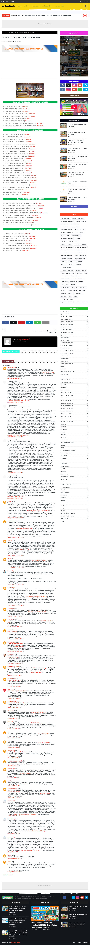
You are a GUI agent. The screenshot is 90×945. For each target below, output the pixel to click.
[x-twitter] (83, 1)
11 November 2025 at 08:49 (15, 639)
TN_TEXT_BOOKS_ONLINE (67, 302)
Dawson (9, 540)
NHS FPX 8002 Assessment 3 (39, 723)
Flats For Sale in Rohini (24, 773)
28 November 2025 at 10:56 (15, 651)
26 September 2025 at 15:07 (15, 605)
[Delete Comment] (21, 378)
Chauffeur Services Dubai (14, 761)
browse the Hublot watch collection (29, 850)
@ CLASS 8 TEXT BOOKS (74, 332)
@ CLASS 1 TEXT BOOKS (74, 314)
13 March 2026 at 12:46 (13, 707)
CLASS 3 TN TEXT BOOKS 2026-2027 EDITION (78, 182)
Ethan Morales (11, 587)
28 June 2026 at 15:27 (13, 765)
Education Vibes (11, 678)
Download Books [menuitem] (59, 6)
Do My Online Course (43, 733)
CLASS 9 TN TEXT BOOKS (80, 258)
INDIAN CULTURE (65, 279)
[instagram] (85, 1)
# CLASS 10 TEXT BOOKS (12, 33)
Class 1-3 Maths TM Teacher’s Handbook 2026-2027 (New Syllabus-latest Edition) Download (17, 922)
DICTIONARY (79, 261)
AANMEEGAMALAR (65, 227)
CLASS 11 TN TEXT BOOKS (67, 247)
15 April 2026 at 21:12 (13, 738)
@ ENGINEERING (65, 224)
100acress (10, 689)
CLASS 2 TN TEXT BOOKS (66, 250)
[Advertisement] (29, 65)
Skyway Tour (10, 630)
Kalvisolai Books (8, 6)
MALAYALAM (81, 279)
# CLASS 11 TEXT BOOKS (74, 345)
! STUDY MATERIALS (65, 218)
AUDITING (83, 229)
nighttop (9, 781)
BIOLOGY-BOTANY (65, 235)
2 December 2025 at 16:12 (14, 663)
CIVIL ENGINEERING (73, 241)
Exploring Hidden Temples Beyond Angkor (38, 510)
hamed (9, 855)
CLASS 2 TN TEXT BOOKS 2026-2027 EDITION (78, 190)
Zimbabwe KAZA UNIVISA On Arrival (37, 611)
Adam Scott (10, 654)
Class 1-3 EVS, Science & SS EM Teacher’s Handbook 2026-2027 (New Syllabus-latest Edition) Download (44, 15)
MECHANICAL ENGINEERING (76, 281)
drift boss (24, 784)
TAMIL (70, 296)
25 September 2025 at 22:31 (15, 584)
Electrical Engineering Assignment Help (18, 400)
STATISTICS (63, 296)
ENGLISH (78, 270)
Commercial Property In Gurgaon (16, 691)
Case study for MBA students (40, 560)
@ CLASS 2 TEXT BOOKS (74, 316)
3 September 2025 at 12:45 (14, 402)
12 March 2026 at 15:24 (13, 698)
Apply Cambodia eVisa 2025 (24, 528)
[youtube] (80, 85)
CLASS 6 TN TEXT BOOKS (66, 255)
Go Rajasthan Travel (13, 666)
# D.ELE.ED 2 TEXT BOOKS (67, 221)
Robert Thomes (11, 367)
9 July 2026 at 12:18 (12, 777)
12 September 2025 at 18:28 (15, 518)
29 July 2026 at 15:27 (13, 815)
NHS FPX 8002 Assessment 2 (39, 712)
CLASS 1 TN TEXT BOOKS (66, 244)
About (6, 1)
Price (8, 732)
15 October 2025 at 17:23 (14, 627)
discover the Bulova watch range (36, 831)
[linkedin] (86, 897)
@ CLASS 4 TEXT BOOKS (74, 321)
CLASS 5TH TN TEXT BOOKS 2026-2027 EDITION (77, 198)
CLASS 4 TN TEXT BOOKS (66, 253)
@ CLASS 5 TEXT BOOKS (74, 324)
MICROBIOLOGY (64, 284)
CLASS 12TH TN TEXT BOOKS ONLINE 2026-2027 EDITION (76, 174)
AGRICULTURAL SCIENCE (66, 229)
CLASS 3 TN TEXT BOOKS (80, 250)
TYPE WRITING (78, 302)
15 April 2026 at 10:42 (13, 729)
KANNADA (73, 279)
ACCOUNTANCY (75, 227)
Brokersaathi (11, 750)
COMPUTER (71, 261)
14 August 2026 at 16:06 (14, 858)
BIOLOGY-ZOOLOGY (76, 235)
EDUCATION (78, 264)
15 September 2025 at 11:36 (15, 537)
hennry (9, 559)
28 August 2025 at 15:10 (14, 378)
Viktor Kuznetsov (12, 521)
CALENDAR (77, 238)
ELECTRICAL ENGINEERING (67, 267)
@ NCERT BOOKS (75, 224)
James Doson (11, 608)
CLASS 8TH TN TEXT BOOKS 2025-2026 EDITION (73, 71)
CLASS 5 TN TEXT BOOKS (80, 253)
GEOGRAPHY (64, 276)
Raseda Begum (11, 571)
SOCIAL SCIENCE (78, 293)
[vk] (62, 89)
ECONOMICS (70, 264)
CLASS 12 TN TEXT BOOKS (81, 247)
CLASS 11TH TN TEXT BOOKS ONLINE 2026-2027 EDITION (74, 61)
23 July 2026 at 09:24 (13, 785)
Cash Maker (10, 710)
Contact (12, 1)
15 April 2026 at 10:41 (13, 718)
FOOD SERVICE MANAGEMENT (68, 273)
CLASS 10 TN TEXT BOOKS (80, 244)
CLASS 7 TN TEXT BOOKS (80, 255)
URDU (85, 302)
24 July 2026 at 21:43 (13, 797)
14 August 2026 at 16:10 (13, 872)
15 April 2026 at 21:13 (13, 747)
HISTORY (71, 276)
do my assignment (12, 657)
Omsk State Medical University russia (17, 703)
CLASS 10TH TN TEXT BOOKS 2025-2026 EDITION (78, 157)
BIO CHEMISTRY (79, 232)
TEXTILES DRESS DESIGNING (67, 299)
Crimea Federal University (14, 680)
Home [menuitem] (20, 6)
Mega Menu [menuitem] (35, 6)
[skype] (85, 85)
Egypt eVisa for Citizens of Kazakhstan (36, 596)
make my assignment (48, 372)
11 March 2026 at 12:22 (13, 686)
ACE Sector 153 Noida (19, 752)
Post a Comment (7, 875)
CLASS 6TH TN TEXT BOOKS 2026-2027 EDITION (72, 51)
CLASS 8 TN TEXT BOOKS (66, 258)
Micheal (9, 501)
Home (2, 1)
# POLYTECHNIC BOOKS (80, 221)
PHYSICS (63, 290)
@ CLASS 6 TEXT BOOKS (74, 327)
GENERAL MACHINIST (82, 273)
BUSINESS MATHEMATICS (67, 238)
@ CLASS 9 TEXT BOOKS (74, 335)
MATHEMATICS (64, 281)
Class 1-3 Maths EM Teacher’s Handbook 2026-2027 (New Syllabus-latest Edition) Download (17, 909)
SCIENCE (70, 293)
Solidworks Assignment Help (15, 496)
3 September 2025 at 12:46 (14, 498)
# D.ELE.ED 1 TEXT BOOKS (78, 218)
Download (25, 106)
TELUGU (75, 296)
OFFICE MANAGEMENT (81, 287)
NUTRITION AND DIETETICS (67, 287)
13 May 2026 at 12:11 (13, 758)
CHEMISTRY (63, 241)
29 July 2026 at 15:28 (13, 834)
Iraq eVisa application (23, 549)
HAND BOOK (74, 458)
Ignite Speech (11, 642)
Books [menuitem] (26, 6)
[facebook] (80, 1)
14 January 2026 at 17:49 (14, 675)
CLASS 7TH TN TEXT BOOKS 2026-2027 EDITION (72, 40)
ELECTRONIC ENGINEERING (67, 270)
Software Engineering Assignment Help (18, 435)
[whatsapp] (88, 1)
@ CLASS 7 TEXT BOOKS (74, 329)
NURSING (73, 284)
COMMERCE (63, 261)
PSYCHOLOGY (82, 290)
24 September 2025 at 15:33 (15, 567)
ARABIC (76, 229)
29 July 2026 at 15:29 (13, 852)
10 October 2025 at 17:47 (14, 616)
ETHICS (84, 270)
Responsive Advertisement (45, 24)
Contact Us (85, 942)
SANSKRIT (63, 293)
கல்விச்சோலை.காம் (7, 41)
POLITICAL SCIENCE (72, 290)
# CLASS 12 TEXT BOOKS (74, 348)
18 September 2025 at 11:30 (15, 555)
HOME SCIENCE (79, 276)
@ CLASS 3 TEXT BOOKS (74, 319)
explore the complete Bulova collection (25, 814)
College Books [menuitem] (47, 6)
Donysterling (11, 801)
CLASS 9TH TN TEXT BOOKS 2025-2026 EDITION (77, 166)
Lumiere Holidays (12, 788)
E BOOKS (63, 264)
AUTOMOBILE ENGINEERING (67, 232)
